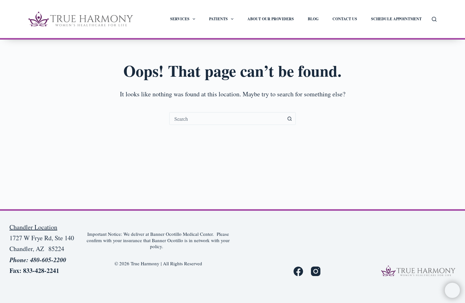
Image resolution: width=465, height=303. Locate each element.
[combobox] (226, 118)
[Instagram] (315, 271)
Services (179, 19)
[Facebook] (298, 271)
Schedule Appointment (396, 19)
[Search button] (289, 119)
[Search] (434, 19)
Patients (218, 19)
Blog (313, 19)
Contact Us (344, 19)
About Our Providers (270, 19)
